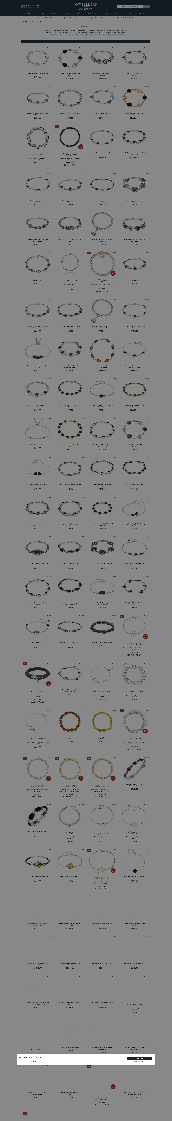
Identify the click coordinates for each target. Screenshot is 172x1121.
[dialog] (86, 1059)
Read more (42, 1062)
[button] (139, 1062)
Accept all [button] (139, 1058)
